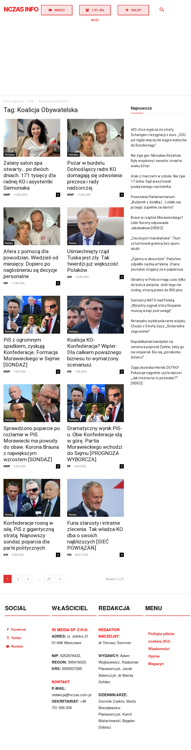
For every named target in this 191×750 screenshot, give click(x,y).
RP (69, 466)
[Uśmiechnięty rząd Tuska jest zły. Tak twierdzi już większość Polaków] (95, 226)
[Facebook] (8, 629)
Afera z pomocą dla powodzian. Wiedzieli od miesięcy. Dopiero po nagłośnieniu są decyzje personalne (30, 263)
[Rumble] (8, 646)
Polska (9, 243)
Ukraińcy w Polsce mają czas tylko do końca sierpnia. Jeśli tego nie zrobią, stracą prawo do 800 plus (158, 285)
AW (69, 277)
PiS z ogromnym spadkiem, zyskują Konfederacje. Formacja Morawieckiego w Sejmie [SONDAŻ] (31, 352)
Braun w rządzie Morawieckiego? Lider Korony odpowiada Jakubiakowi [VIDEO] (157, 223)
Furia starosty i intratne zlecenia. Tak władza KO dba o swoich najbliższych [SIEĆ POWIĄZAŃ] (95, 535)
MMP (6, 194)
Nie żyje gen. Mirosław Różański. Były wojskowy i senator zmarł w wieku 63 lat (156, 160)
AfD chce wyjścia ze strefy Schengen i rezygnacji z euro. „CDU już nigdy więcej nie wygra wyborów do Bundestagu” (159, 137)
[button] (162, 10)
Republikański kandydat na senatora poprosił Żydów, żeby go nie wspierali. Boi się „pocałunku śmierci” (157, 349)
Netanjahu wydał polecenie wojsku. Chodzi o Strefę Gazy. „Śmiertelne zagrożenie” (158, 326)
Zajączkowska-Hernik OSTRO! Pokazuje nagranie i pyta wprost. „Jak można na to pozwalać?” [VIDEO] (157, 375)
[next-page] (60, 579)
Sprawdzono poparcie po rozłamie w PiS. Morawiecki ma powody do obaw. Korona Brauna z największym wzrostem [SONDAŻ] (31, 443)
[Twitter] (8, 638)
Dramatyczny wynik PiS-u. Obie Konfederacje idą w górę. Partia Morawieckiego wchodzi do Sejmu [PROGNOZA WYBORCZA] (94, 443)
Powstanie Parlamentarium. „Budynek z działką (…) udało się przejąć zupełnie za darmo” (156, 202)
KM (5, 283)
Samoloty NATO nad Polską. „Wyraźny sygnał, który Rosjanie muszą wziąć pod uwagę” (156, 305)
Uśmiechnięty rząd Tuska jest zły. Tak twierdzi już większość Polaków (92, 260)
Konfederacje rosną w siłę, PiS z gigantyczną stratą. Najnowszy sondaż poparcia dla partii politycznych (28, 535)
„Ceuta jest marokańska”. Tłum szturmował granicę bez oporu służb (156, 243)
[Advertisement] (95, 57)
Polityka (10, 154)
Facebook (18, 629)
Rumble (17, 646)
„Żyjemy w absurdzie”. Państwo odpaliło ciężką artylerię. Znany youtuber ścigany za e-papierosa (157, 264)
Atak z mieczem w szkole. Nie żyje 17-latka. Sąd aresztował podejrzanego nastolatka (158, 181)
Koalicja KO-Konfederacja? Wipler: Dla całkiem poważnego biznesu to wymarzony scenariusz (94, 352)
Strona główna (13, 101)
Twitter (16, 637)
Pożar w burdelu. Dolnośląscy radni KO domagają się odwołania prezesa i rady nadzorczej (94, 175)
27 (49, 579)
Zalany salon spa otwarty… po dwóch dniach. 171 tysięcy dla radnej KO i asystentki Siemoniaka (29, 175)
